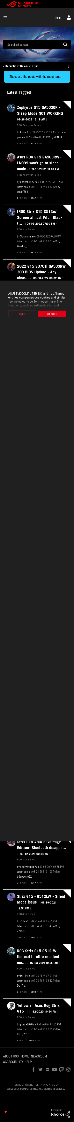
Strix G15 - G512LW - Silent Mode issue (41, 902)
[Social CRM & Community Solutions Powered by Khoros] (60, 1113)
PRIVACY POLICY (49, 1084)
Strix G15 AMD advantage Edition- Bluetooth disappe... (41, 847)
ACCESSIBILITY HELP (17, 1062)
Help (58, 17)
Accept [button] (52, 313)
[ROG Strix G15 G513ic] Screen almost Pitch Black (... (39, 217)
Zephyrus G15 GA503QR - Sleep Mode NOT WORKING (42, 113)
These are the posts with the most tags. (35, 77)
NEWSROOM (39, 1056)
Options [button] (68, 66)
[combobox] (37, 44)
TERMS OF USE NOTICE (26, 1084)
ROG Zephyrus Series (29, 125)
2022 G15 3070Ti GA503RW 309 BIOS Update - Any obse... (41, 272)
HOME (25, 1056)
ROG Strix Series (26, 229)
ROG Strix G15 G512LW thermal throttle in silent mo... (38, 956)
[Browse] (6, 18)
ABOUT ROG (11, 1056)
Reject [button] (22, 313)
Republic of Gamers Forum (21, 66)
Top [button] (5, 1112)
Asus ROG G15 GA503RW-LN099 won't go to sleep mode (39, 163)
